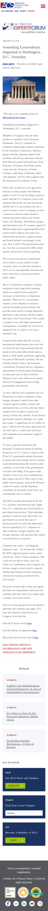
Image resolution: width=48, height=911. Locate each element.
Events (23, 11)
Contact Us (9, 878)
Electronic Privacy (17, 645)
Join (17, 11)
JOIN (14, 840)
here (29, 623)
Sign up (13, 786)
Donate (31, 11)
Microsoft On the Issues (14, 117)
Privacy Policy (24, 878)
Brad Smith (8, 64)
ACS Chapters (7, 11)
